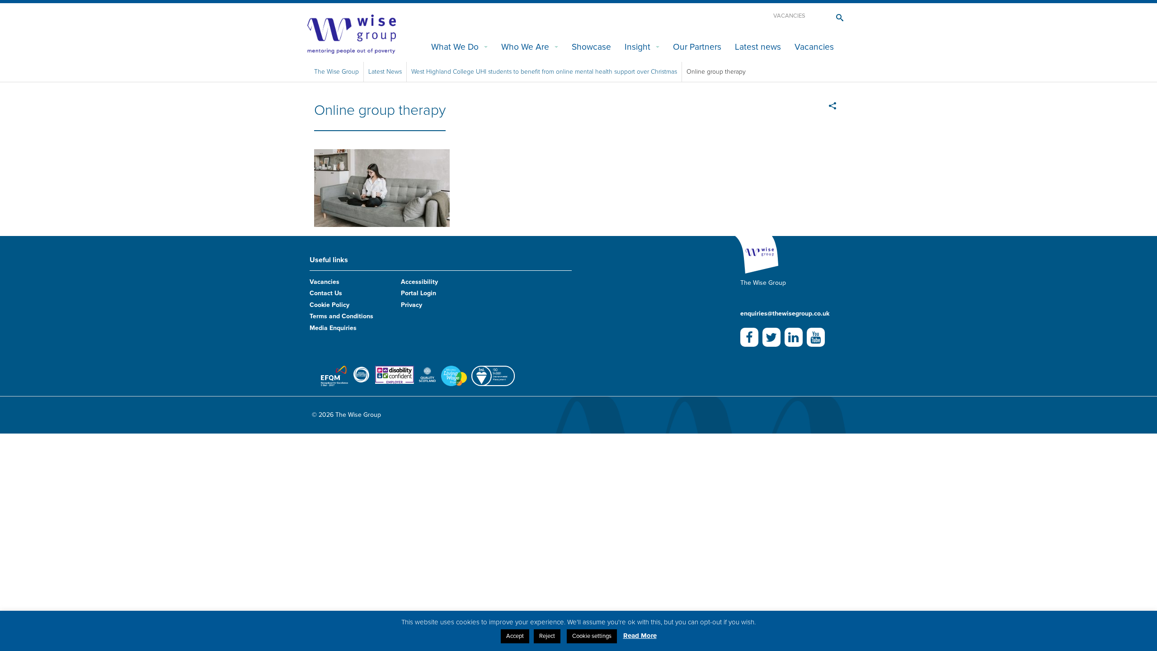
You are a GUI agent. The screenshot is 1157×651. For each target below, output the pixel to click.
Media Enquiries (333, 328)
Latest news (758, 47)
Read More (640, 636)
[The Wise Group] (351, 33)
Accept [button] (515, 636)
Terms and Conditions (341, 316)
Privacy (411, 305)
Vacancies (789, 15)
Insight (637, 47)
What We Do (455, 47)
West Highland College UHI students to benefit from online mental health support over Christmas (544, 71)
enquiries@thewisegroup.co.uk (784, 313)
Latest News (385, 71)
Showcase (591, 47)
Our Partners (697, 47)
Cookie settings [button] (591, 636)
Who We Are (525, 47)
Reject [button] (547, 636)
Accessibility (419, 282)
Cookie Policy (329, 305)
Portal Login (418, 293)
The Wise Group (336, 71)
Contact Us (326, 293)
